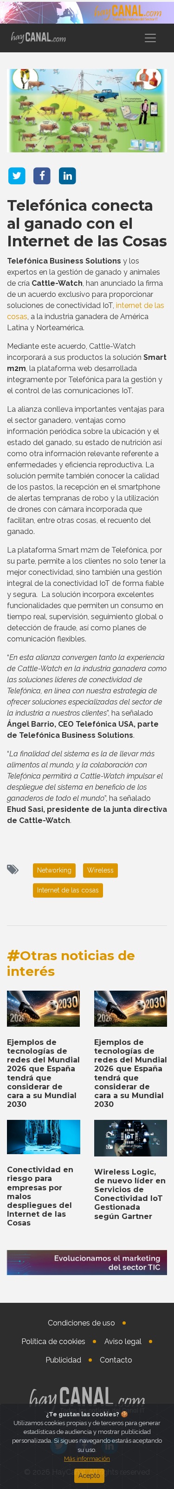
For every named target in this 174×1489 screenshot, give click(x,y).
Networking (54, 870)
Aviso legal (123, 1341)
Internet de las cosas (68, 890)
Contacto (116, 1360)
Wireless (100, 870)
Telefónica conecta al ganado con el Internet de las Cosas (87, 223)
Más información (87, 1458)
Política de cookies (53, 1341)
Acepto (89, 1475)
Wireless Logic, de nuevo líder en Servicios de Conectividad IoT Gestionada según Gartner (130, 1194)
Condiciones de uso (81, 1323)
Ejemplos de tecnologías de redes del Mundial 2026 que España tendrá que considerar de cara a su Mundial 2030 (43, 1073)
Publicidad (63, 1360)
